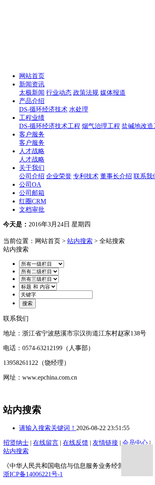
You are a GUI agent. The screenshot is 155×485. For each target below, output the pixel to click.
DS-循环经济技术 (43, 109)
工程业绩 (32, 117)
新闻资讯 (32, 84)
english (53, 232)
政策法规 (86, 92)
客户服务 (32, 134)
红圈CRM (32, 201)
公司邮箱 (32, 192)
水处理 (78, 109)
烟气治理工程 (101, 126)
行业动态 (59, 92)
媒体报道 (113, 92)
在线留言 (45, 442)
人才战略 (32, 151)
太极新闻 (32, 92)
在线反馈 (75, 442)
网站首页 (32, 75)
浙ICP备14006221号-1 (33, 474)
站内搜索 (80, 241)
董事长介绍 (116, 176)
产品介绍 (32, 100)
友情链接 (105, 442)
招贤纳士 (16, 442)
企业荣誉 (59, 176)
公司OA (30, 184)
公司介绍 (32, 176)
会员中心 (135, 442)
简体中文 (24, 232)
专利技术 (86, 176)
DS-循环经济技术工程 (49, 126)
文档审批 (32, 209)
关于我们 (32, 167)
